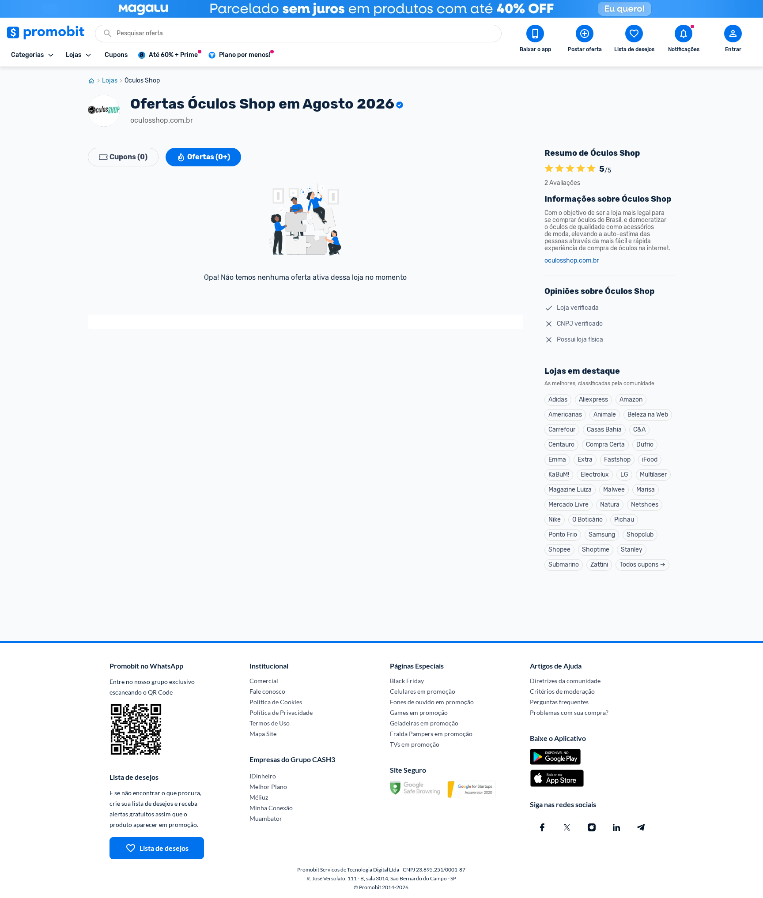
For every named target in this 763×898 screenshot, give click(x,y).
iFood (649, 459)
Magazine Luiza (570, 489)
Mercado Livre (568, 504)
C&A (639, 429)
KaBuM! (558, 474)
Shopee (559, 549)
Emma (557, 459)
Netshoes (644, 504)
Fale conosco (267, 691)
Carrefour (561, 429)
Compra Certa (605, 444)
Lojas (109, 80)
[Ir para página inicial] (95, 80)
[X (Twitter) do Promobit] (567, 827)
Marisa (645, 489)
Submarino (563, 564)
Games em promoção (419, 712)
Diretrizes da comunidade (565, 680)
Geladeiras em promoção (424, 723)
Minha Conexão (271, 808)
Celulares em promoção (422, 691)
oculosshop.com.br (571, 260)
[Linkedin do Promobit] (616, 827)
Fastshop (617, 459)
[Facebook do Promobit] (542, 827)
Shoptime (595, 549)
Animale (604, 414)
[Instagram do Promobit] (591, 827)
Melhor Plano (268, 786)
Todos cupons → (642, 564)
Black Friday (407, 680)
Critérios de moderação (562, 691)
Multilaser (653, 474)
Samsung (602, 534)
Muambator (265, 818)
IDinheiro (262, 776)
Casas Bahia (604, 429)
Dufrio (644, 444)
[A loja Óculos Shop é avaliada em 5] (548, 169)
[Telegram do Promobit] (641, 827)
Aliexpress (593, 399)
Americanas (565, 414)
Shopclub (640, 534)
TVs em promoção (414, 744)
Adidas (557, 399)
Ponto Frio (562, 534)
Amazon (630, 399)
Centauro (561, 444)
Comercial (263, 680)
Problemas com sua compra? (569, 712)
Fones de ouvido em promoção (432, 702)
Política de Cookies (275, 702)
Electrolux (595, 474)
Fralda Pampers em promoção (431, 733)
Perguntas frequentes (559, 702)
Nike (554, 519)
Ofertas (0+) (208, 157)
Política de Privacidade (281, 712)
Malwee (614, 489)
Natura (609, 504)
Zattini (599, 564)
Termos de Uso (269, 723)
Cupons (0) (128, 157)
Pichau (624, 519)
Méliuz (258, 797)
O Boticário (587, 519)
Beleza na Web (647, 414)
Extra (585, 459)
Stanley (631, 549)
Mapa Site (262, 733)
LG (624, 474)
